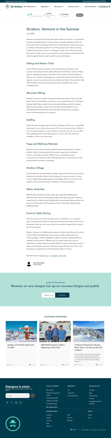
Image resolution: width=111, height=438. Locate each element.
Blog (90, 393)
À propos (91, 390)
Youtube (63, 255)
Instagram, (55, 255)
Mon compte (50, 390)
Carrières (91, 398)
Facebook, (44, 255)
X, (49, 255)
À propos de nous (73, 6)
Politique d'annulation (52, 401)
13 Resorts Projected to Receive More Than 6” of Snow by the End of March (88, 347)
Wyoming (69, 420)
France (90, 415)
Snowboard (71, 393)
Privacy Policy (93, 429)
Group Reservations (51, 403)
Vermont (69, 417)
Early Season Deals (90, 6)
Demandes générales (52, 398)
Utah (68, 415)
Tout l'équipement (73, 395)
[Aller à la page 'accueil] (14, 6)
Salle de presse (93, 395)
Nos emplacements (29, 6)
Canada (48, 417)
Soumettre (62, 295)
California (49, 415)
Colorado (48, 420)
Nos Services (58, 6)
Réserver (79, 15)
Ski (68, 390)
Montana (48, 426)
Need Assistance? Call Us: (94, 1)
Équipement (44, 6)
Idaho (48, 423)
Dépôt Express (22, 1)
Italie (89, 417)
